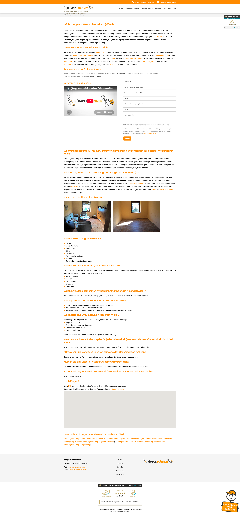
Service (158, 8)
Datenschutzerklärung (149, 133)
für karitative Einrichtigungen (83, 55)
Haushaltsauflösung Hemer (162, 439)
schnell (154, 190)
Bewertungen (147, 8)
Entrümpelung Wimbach (73, 442)
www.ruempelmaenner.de (76, 467)
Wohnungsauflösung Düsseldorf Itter (151, 442)
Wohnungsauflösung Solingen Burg (77, 445)
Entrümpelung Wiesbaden (141, 439)
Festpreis (74, 186)
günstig (112, 58)
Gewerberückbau (132, 8)
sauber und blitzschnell (133, 58)
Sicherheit (67, 64)
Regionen (167, 8)
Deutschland (157, 37)
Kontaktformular (118, 389)
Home (121, 8)
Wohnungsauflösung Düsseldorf (118, 439)
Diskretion (114, 64)
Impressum (120, 471)
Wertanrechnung (162, 55)
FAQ (175, 8)
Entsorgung (68, 61)
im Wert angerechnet (135, 183)
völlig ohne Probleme (168, 190)
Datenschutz (120, 474)
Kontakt (120, 467)
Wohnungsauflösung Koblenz (75, 439)
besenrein (100, 52)
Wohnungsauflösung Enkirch (126, 442)
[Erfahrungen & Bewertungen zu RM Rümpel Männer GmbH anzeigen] (120, 505)
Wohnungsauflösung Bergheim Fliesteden (98, 442)
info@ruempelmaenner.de (168, 2)
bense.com (126, 509)
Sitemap (120, 463)
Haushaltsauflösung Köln (96, 439)
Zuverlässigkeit (148, 61)
